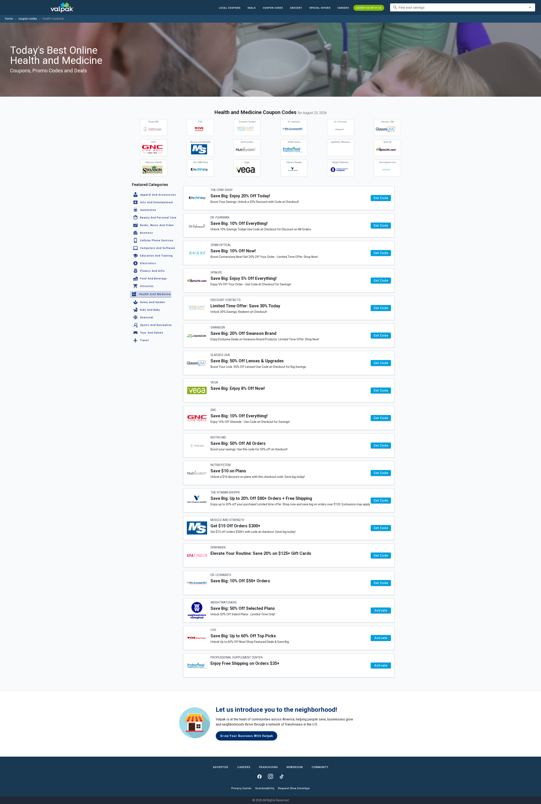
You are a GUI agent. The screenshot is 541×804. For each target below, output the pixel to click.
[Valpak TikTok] (281, 776)
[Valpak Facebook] (259, 776)
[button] (319, 8)
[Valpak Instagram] (270, 776)
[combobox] (462, 7)
